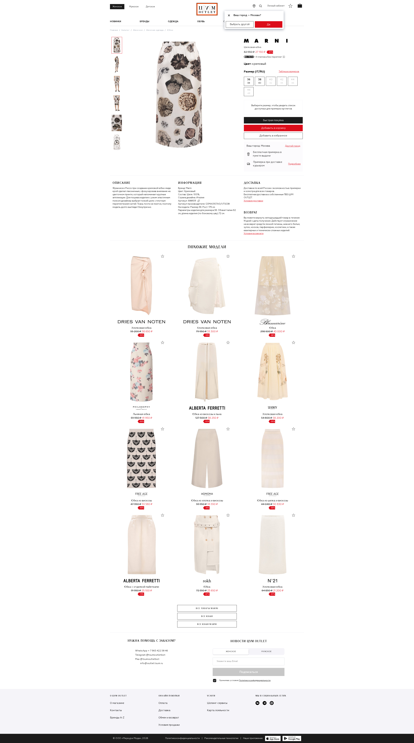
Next (126, 95)
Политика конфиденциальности (182, 738)
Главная (114, 30)
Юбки (170, 30)
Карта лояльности (218, 710)
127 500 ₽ (201, 418)
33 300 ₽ (212, 331)
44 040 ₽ (266, 504)
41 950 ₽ (147, 418)
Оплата (163, 703)
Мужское (134, 7)
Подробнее (294, 164)
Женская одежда (155, 30)
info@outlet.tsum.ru (151, 663)
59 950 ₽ (136, 418)
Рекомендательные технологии (221, 738)
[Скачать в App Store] (273, 738)
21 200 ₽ (278, 590)
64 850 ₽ (267, 590)
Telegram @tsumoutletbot (150, 655)
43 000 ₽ (279, 331)
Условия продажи (169, 725)
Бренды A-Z (117, 717)
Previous (107, 95)
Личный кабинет (276, 6)
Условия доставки (253, 201)
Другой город (292, 146)
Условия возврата (253, 234)
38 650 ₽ (147, 331)
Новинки (115, 22)
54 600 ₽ (266, 418)
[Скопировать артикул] (198, 201)
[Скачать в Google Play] (292, 738)
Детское (150, 7)
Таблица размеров (289, 72)
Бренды (144, 22)
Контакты (116, 710)
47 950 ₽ (136, 504)
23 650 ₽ (212, 590)
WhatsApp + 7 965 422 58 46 (151, 651)
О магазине (117, 703)
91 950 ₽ (136, 590)
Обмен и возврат (168, 717)
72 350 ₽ (201, 590)
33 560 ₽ (147, 504)
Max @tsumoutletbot (147, 659)
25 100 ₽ (147, 590)
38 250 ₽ (213, 418)
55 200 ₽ (135, 331)
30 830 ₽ (278, 504)
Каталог (125, 30)
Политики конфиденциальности (255, 681)
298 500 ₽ (266, 331)
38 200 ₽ (278, 418)
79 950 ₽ (201, 331)
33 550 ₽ (212, 504)
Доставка (164, 710)
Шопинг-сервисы (217, 703)
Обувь (201, 22)
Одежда (173, 22)
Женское (117, 7)
